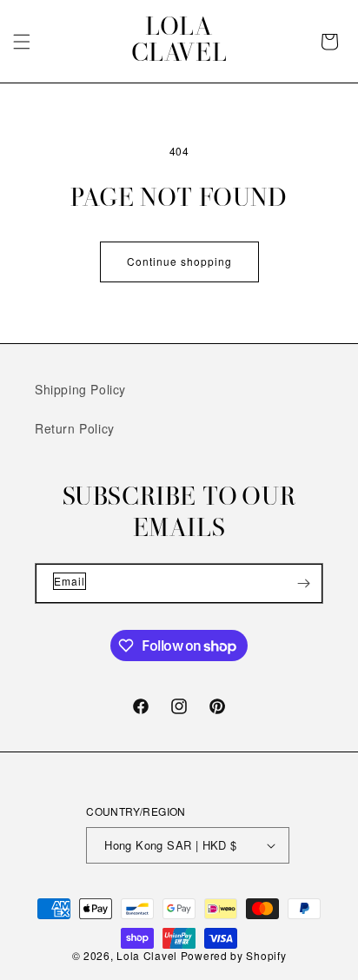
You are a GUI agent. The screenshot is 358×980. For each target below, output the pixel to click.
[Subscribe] (303, 583)
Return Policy (75, 428)
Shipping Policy (80, 389)
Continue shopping (179, 261)
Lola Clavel (146, 955)
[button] (22, 42)
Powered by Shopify (234, 955)
